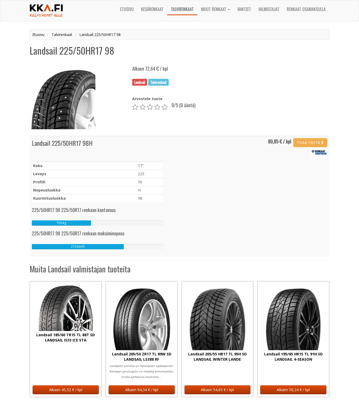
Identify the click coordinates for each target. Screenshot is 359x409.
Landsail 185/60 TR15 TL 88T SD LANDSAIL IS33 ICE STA (65, 337)
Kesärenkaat (152, 9)
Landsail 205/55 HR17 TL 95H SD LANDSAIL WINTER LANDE (217, 356)
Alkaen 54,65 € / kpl (217, 389)
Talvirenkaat (182, 9)
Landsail (139, 82)
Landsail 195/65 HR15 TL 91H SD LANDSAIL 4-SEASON (293, 356)
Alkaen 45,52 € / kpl (65, 389)
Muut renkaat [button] (214, 9)
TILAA (308, 142)
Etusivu (127, 9)
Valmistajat (268, 9)
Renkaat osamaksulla (306, 9)
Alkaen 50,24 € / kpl (293, 389)
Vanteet (244, 9)
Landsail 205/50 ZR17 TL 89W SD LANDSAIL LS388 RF (141, 356)
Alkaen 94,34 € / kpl (141, 389)
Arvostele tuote (147, 98)
